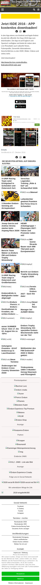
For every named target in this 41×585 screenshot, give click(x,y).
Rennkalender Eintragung (20, 537)
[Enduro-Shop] (20, 420)
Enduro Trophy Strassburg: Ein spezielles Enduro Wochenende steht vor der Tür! (29, 330)
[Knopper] (20, 440)
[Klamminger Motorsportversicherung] (20, 448)
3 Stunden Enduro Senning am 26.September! (10, 205)
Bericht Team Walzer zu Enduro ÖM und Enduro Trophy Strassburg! (10, 255)
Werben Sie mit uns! (20, 544)
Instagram (20, 513)
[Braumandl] (20, 444)
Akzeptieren (20, 574)
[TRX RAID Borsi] (20, 452)
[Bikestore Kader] (20, 405)
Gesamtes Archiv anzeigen (20, 528)
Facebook (20, 506)
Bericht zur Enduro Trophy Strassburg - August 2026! (29, 274)
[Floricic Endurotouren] (20, 397)
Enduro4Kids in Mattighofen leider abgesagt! (10, 295)
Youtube (20, 511)
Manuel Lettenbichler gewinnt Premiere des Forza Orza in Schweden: (29, 199)
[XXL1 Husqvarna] (20, 430)
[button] (17, 31)
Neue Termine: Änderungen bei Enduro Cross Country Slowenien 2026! (10, 366)
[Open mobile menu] (2, 9)
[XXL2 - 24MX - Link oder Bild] (20, 462)
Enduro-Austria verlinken (20, 542)
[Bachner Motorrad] (20, 386)
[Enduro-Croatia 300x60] (20, 390)
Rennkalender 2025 (20, 524)
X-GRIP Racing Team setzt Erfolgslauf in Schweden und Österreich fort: (9, 183)
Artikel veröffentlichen (20, 539)
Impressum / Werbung (21, 552)
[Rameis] (20, 401)
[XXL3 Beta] (20, 472)
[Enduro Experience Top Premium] (20, 409)
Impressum (29, 583)
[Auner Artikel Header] (20, 16)
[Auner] (20, 393)
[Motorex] (20, 412)
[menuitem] (38, 9)
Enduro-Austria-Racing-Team (20, 526)
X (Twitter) (20, 508)
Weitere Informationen (16, 583)
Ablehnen (20, 579)
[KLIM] (20, 416)
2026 (20, 522)
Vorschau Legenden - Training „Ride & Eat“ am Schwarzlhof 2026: (29, 183)
